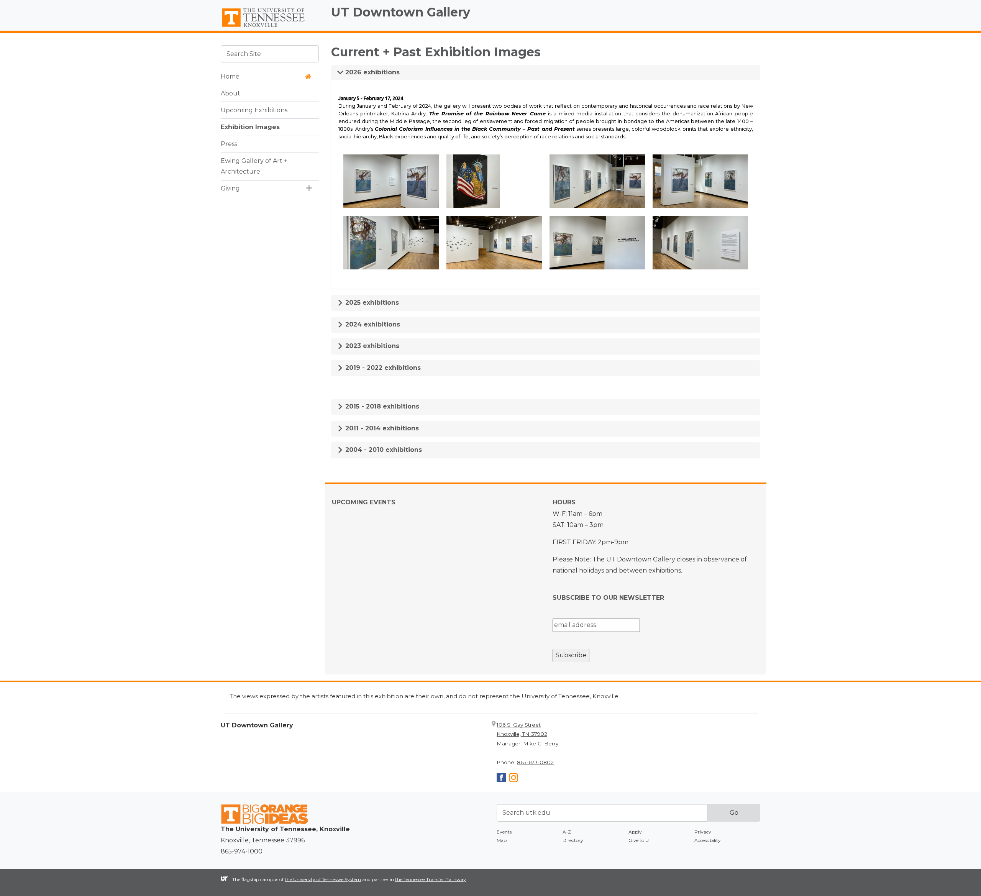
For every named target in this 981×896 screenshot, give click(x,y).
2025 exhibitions (371, 302)
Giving (230, 188)
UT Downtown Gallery (400, 12)
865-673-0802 (535, 762)
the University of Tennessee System (323, 879)
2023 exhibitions (371, 346)
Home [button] (230, 76)
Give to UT (639, 840)
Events (504, 832)
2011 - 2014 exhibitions (381, 428)
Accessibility (707, 840)
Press (229, 143)
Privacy (702, 832)
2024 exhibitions (371, 324)
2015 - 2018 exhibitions (381, 406)
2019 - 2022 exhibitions (382, 367)
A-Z (567, 832)
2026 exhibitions (371, 72)
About (230, 93)
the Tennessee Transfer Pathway (430, 879)
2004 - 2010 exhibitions (382, 449)
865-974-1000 (241, 851)
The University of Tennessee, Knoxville (270, 27)
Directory (573, 840)
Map (502, 840)
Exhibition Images (250, 126)
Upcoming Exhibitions (254, 109)
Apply (635, 832)
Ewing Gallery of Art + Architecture (254, 166)
